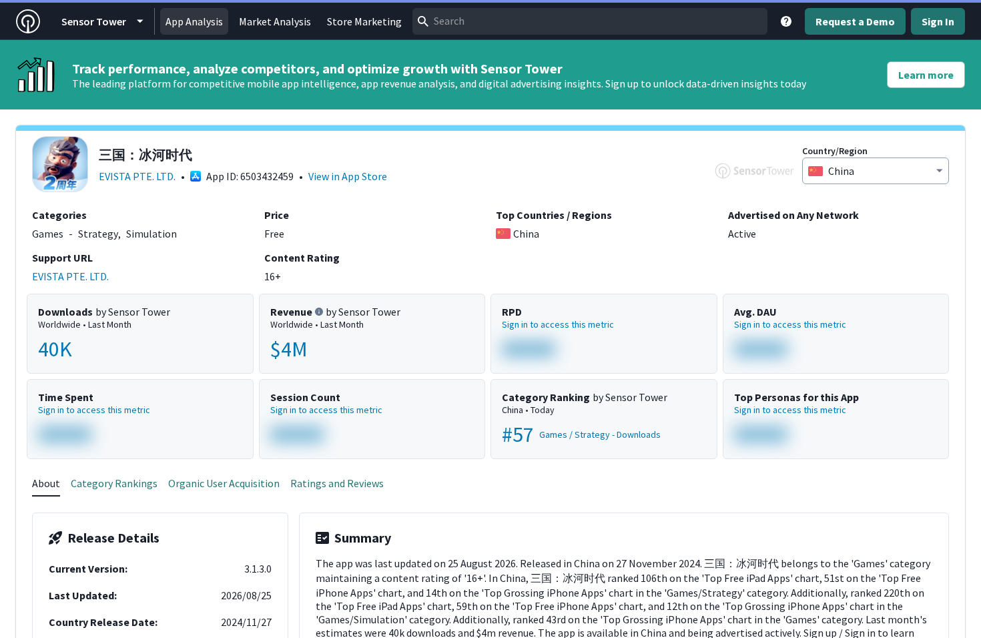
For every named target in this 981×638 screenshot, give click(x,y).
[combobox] (589, 21)
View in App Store (347, 176)
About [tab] (46, 483)
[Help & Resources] (786, 21)
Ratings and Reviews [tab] (337, 483)
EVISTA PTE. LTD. (137, 176)
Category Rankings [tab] (114, 483)
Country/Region (835, 151)
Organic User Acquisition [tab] (224, 483)
